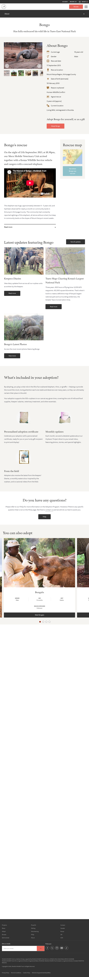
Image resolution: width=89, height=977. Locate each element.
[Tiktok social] (66, 949)
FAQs (44, 517)
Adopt (4, 931)
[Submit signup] (40, 948)
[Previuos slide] (7, 66)
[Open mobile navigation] (86, 7)
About (7, 13)
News (3, 928)
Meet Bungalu (39, 615)
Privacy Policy (5, 973)
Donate (76, 6)
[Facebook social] (47, 949)
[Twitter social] (52, 949)
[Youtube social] (62, 949)
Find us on (48, 944)
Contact (62, 925)
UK (61, 935)
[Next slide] (39, 66)
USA (61, 938)
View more (12, 356)
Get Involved (5, 938)
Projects (4, 925)
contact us (49, 509)
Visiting (33, 928)
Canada (62, 928)
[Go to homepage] (3, 6)
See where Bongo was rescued (72, 171)
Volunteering (35, 931)
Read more (8, 227)
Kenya (62, 931)
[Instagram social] (57, 949)
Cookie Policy (26, 973)
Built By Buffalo (47, 973)
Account (65, 2)
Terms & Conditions (16, 973)
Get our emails (6, 944)
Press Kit (33, 925)
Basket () (85, 2)
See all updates (76, 242)
